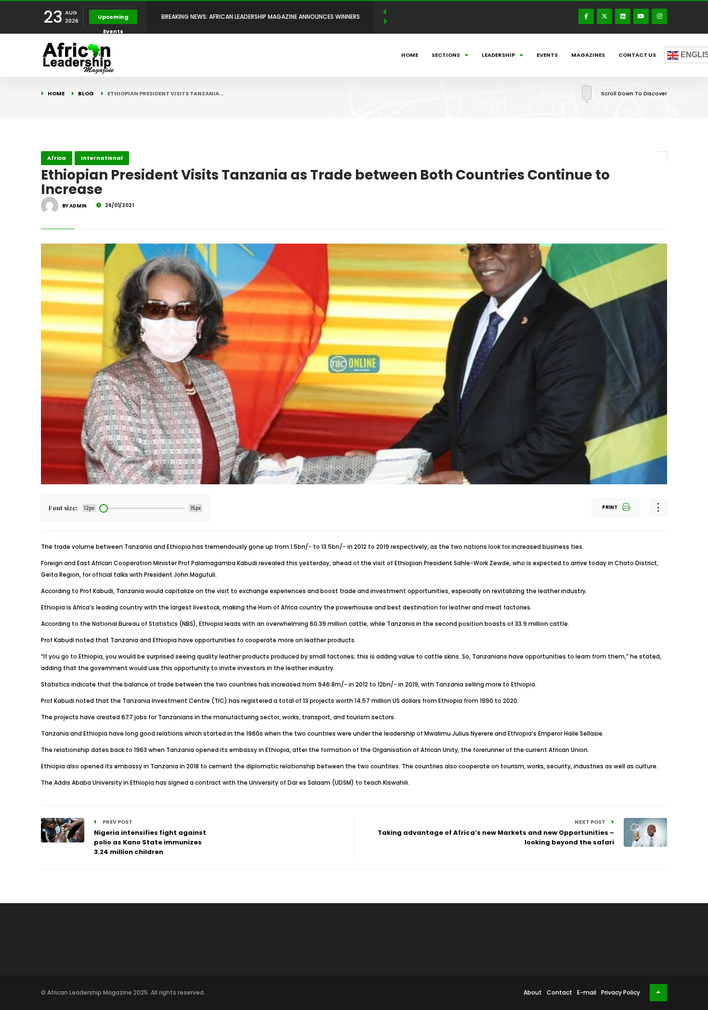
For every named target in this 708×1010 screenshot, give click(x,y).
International (102, 158)
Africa (56, 158)
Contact (559, 992)
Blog (86, 93)
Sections (446, 55)
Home (409, 55)
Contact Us (637, 55)
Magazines (588, 55)
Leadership (498, 55)
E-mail (586, 992)
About (533, 992)
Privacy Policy (620, 992)
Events (547, 55)
